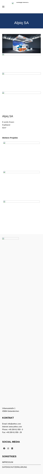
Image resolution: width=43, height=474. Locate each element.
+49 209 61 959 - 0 (15, 429)
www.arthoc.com (15, 427)
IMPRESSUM (7, 462)
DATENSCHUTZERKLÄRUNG (14, 467)
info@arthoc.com (14, 424)
